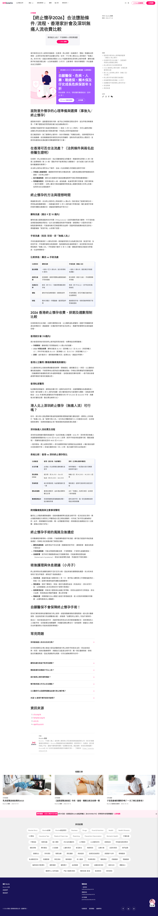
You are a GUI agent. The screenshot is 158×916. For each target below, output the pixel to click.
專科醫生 (44, 848)
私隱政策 (84, 908)
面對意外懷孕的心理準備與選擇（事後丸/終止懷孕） (114, 57)
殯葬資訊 (90, 848)
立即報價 (150, 3)
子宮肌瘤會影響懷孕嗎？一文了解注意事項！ (125, 801)
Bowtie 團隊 (109, 16)
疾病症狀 (81, 853)
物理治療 (59, 853)
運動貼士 (123, 865)
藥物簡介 (64, 865)
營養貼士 (36, 853)
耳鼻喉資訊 (91, 859)
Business (74, 830)
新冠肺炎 (79, 848)
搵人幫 (57, 3)
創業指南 (108, 842)
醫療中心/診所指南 (52, 871)
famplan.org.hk (39, 718)
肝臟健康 (115, 859)
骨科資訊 (109, 871)
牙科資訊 (47, 853)
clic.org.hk (37, 714)
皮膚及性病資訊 (94, 853)
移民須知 (57, 859)
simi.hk (36, 721)
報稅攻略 (33, 848)
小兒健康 (55, 848)
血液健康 (75, 865)
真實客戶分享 (109, 853)
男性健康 (70, 853)
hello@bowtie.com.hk (88, 889)
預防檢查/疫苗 (85, 871)
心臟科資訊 (67, 848)
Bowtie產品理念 (61, 830)
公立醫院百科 (94, 842)
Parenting (76, 836)
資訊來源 (107, 88)
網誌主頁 (20, 3)
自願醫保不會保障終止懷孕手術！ (115, 83)
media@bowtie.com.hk (88, 894)
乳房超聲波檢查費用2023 (13, 801)
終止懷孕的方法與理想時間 (113, 65)
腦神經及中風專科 (38, 865)
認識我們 (5, 890)
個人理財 (55, 842)
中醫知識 (126, 836)
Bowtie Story (32, 830)
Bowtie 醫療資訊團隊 (113, 803)
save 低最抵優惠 (67, 100)
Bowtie (8, 3)
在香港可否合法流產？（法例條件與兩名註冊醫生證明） (115, 61)
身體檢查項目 (98, 865)
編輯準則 (98, 908)
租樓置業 (46, 859)
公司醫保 (82, 842)
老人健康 (80, 859)
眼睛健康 (122, 853)
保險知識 (44, 842)
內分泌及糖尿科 (69, 842)
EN (125, 3)
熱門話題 (125, 848)
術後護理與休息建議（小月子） (114, 80)
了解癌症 (33, 842)
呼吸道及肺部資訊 (122, 842)
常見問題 (107, 85)
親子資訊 (86, 865)
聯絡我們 (5, 893)
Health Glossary (124, 830)
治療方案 (101, 848)
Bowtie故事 (46, 830)
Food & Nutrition (98, 830)
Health (111, 830)
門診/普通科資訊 (69, 871)
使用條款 (91, 908)
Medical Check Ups (61, 836)
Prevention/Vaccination (93, 836)
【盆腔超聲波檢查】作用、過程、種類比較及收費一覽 (77, 801)
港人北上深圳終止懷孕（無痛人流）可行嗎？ (115, 74)
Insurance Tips (44, 836)
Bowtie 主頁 (6, 887)
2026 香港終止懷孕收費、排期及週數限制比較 (115, 69)
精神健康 (69, 859)
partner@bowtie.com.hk (88, 899)
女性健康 (33, 13)
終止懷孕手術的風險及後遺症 (114, 77)
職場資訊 (104, 859)
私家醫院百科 (33, 859)
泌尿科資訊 (113, 848)
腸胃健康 (53, 865)
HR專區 (31, 836)
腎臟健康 (126, 859)
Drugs (85, 830)
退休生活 (111, 865)
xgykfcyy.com (38, 724)
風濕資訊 (98, 871)
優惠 (50, 3)
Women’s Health (112, 836)
